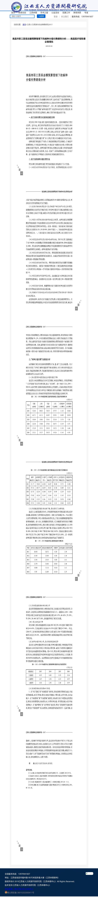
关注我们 (65, 16)
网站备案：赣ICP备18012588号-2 (19, 889)
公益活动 (55, 12)
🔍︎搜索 (41, 16)
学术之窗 (44, 12)
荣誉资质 (77, 12)
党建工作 (66, 12)
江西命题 (33, 12)
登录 (56, 16)
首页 (13, 12)
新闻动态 (22, 12)
